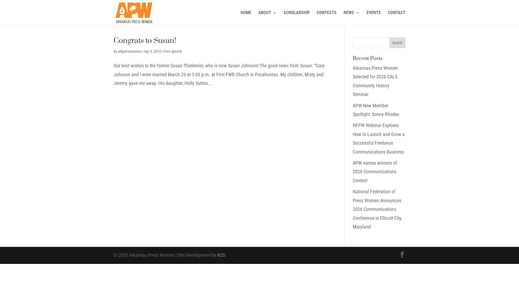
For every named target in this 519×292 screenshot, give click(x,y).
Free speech (173, 51)
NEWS (349, 13)
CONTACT (396, 13)
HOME (246, 13)
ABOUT (264, 13)
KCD (221, 255)
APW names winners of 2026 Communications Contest (375, 171)
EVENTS (374, 13)
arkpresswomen (130, 51)
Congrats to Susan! (145, 40)
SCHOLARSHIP (297, 13)
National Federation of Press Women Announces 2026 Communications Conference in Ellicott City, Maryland (377, 209)
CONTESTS (327, 13)
